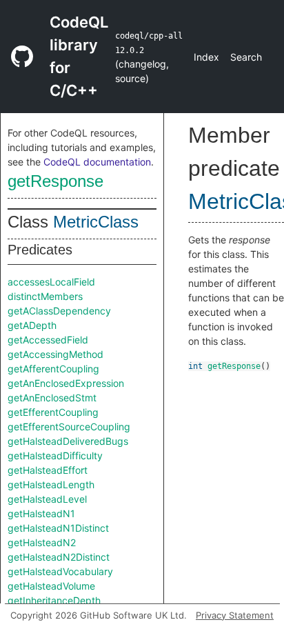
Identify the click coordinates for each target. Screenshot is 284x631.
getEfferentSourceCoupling (69, 426)
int (195, 366)
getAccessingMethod (55, 354)
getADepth (32, 325)
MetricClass (96, 221)
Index (206, 57)
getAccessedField (48, 339)
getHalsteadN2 (42, 542)
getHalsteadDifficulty (55, 455)
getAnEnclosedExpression (66, 383)
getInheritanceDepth (54, 600)
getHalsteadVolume (51, 586)
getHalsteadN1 (41, 513)
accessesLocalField (51, 282)
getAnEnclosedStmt (52, 397)
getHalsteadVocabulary (60, 571)
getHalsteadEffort (48, 470)
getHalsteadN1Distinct (58, 528)
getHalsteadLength (51, 484)
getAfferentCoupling (53, 368)
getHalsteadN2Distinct (59, 557)
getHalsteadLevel (47, 499)
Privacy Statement (235, 615)
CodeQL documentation (97, 162)
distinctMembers (45, 296)
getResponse (55, 181)
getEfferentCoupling (53, 412)
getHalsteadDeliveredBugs (68, 441)
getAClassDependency (59, 311)
